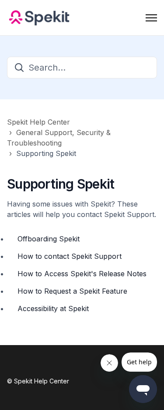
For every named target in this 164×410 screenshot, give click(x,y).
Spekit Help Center (38, 122)
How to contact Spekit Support (69, 256)
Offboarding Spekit (48, 238)
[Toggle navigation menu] (151, 17)
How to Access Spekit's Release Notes (82, 273)
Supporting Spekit (46, 153)
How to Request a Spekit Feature (72, 291)
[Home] (39, 18)
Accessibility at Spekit (53, 308)
